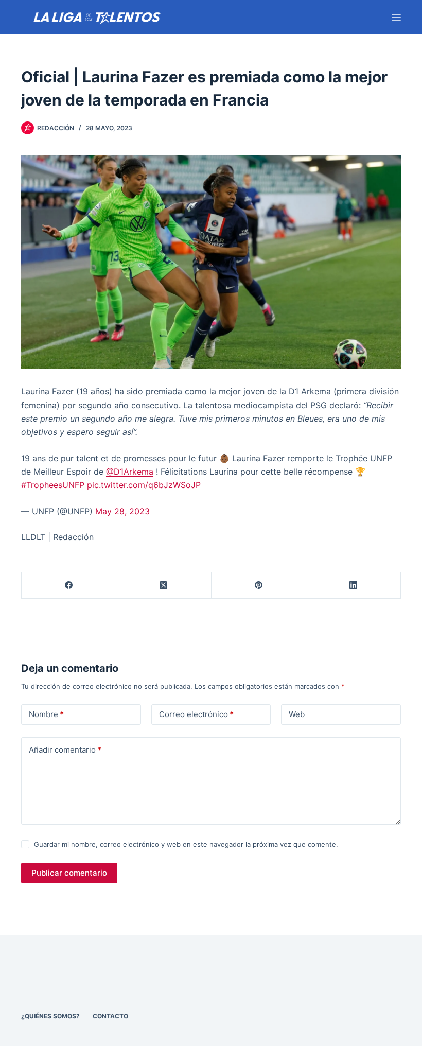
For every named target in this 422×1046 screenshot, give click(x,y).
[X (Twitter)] (163, 585)
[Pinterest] (259, 585)
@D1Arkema (129, 471)
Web (297, 714)
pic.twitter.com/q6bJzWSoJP (144, 485)
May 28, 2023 (122, 511)
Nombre (46, 714)
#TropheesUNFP (52, 485)
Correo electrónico (196, 714)
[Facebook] (69, 585)
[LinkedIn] (353, 585)
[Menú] (396, 17)
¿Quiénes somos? (50, 1016)
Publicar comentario (69, 873)
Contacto (110, 1016)
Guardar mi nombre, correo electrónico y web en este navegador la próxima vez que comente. (186, 844)
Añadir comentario (65, 750)
